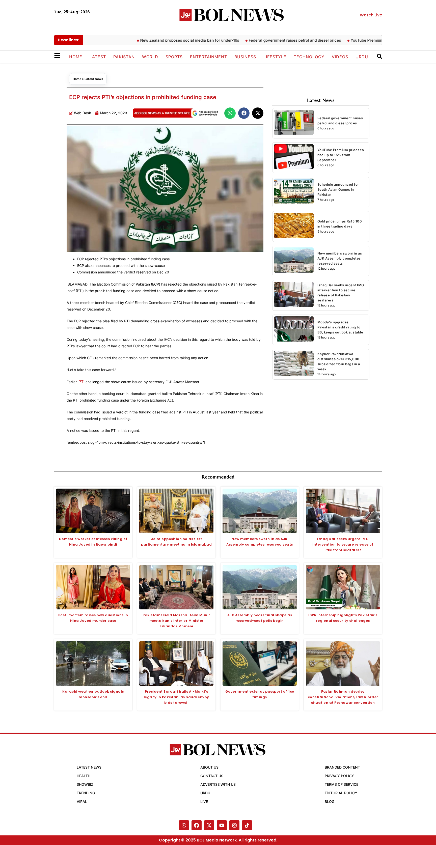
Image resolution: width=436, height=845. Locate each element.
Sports (174, 56)
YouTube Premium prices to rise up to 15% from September (340, 155)
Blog (329, 801)
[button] (230, 113)
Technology (309, 56)
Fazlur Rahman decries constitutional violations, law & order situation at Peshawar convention (343, 697)
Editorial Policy (341, 793)
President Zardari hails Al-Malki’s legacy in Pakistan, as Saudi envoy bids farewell (176, 697)
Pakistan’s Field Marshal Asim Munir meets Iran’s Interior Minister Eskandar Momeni (176, 621)
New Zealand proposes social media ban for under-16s (173, 40)
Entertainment (208, 56)
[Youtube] (222, 825)
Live (204, 801)
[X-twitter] (209, 825)
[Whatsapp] (184, 825)
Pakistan (124, 56)
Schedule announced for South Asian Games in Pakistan (338, 189)
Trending (86, 793)
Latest (98, 56)
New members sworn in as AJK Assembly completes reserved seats (339, 258)
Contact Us (211, 776)
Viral (82, 801)
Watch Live (371, 15)
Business (245, 56)
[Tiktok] (247, 825)
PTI (81, 381)
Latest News (94, 79)
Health (83, 776)
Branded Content (342, 767)
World (150, 56)
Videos (340, 56)
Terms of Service (341, 784)
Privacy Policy (339, 776)
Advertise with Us (218, 784)
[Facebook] (197, 825)
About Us (209, 767)
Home (75, 56)
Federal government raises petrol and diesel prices (278, 40)
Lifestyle (274, 56)
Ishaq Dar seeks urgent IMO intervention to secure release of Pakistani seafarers (342, 544)
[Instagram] (234, 825)
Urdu (362, 56)
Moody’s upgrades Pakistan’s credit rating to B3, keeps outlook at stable (340, 327)
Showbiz (85, 784)
